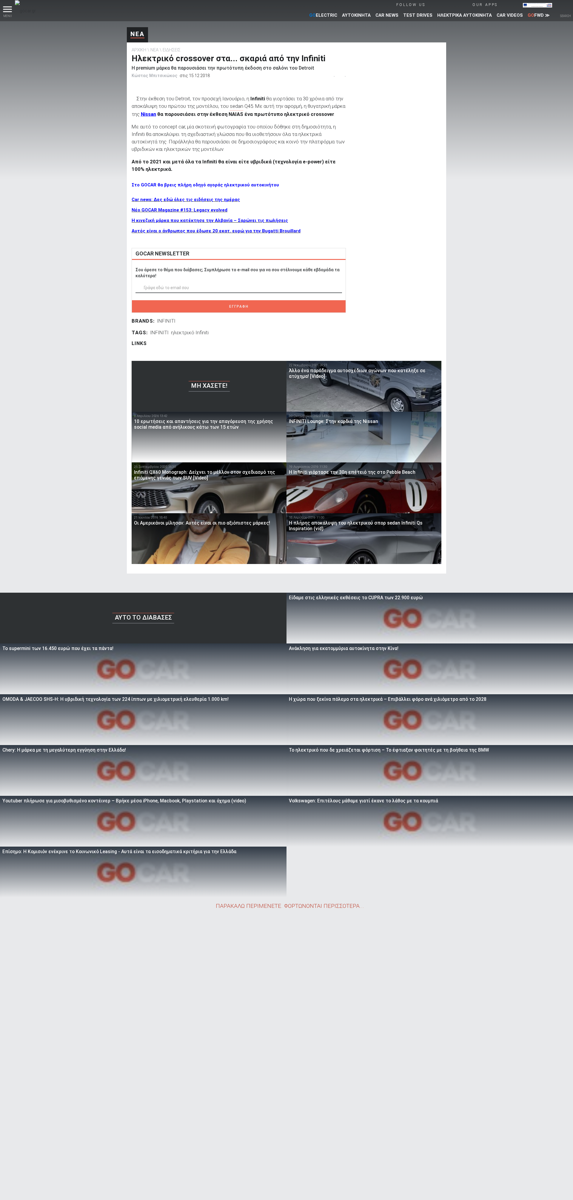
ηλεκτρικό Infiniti (190, 332)
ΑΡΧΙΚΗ (139, 50)
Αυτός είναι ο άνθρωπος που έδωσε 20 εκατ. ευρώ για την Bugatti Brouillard (216, 231)
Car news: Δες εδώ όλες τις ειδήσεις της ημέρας (186, 199)
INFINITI (166, 321)
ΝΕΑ (137, 34)
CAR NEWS (386, 15)
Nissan (148, 114)
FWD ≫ (539, 15)
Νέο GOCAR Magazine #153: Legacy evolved (179, 210)
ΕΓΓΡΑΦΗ (239, 306)
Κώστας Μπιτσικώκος (154, 75)
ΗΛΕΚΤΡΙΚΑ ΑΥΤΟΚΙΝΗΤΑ (464, 15)
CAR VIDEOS (510, 15)
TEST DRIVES (417, 15)
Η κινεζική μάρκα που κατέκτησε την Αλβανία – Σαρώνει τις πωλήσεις (210, 220)
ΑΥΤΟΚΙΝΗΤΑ (356, 15)
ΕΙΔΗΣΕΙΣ (172, 50)
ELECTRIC (323, 15)
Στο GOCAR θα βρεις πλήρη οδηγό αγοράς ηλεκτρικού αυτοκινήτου (205, 185)
